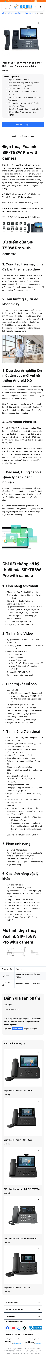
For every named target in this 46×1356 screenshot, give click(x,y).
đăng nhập (17, 1029)
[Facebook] (7, 1328)
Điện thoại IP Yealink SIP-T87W (18, 1091)
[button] (23, 1303)
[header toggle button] (8, 7)
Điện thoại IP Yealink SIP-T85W (18, 1140)
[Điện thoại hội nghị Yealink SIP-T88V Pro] (23, 1166)
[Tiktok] (24, 1328)
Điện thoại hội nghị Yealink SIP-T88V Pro (22, 1189)
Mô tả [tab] (14, 136)
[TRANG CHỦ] (3, 13)
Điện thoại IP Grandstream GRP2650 (20, 1238)
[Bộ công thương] (35, 1328)
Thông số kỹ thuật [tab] (27, 136)
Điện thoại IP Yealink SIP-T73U (17, 1288)
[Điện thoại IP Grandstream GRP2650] (23, 1215)
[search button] (36, 7)
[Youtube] (13, 1328)
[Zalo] (18, 1328)
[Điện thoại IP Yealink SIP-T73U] (23, 1264)
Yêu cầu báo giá (23, 124)
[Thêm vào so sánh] (38, 1052)
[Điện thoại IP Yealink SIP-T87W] (23, 1068)
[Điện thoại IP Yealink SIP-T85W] (23, 1117)
